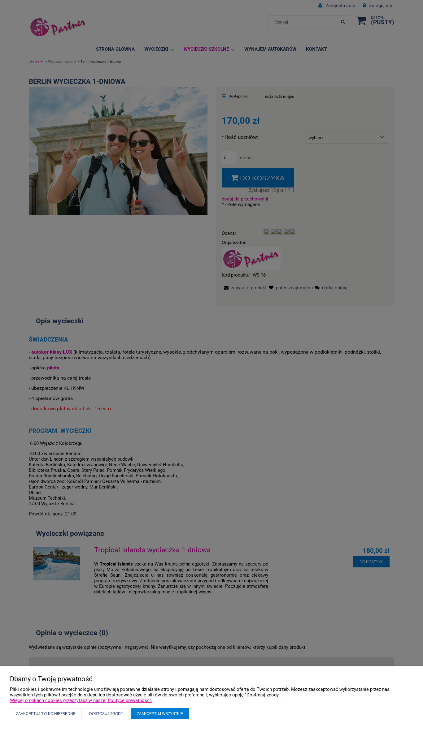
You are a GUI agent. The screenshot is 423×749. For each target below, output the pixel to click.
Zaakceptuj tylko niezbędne (46, 714)
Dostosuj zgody (106, 714)
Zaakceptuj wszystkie (160, 714)
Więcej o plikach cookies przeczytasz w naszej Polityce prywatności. (81, 700)
